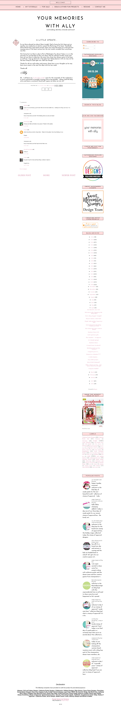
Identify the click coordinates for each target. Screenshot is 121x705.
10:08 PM (26, 137)
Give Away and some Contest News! (93, 329)
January (93, 377)
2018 (92, 258)
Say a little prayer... (93, 359)
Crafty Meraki (98, 444)
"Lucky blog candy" (39, 78)
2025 (92, 239)
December (93, 286)
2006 (92, 383)
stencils (98, 465)
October (92, 292)
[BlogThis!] (57, 86)
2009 (91, 282)
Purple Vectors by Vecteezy (60, 699)
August (93, 297)
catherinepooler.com (95, 458)
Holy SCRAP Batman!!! (93, 362)
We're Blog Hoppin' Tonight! (93, 316)
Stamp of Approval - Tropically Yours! (96, 658)
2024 (92, 242)
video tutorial (85, 467)
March (92, 372)
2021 (92, 250)
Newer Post (69, 175)
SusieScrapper (27, 121)
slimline (95, 464)
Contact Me (100, 7)
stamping (101, 464)
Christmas (84, 441)
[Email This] (55, 86)
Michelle (25, 105)
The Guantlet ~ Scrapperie (93, 337)
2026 (92, 237)
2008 (91, 284)
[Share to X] (58, 86)
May (93, 305)
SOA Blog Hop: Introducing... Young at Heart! (97, 620)
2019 (92, 255)
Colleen (25, 157)
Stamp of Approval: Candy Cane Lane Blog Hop (97, 601)
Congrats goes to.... (93, 351)
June (92, 302)
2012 (92, 274)
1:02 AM (26, 145)
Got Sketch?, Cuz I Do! (93, 309)
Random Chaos (93, 342)
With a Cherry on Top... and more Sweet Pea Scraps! (93, 365)
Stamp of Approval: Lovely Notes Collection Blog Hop (97, 501)
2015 (92, 266)
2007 (92, 381)
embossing (88, 461)
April (92, 307)
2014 (92, 268)
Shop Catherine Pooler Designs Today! (97, 541)
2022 (91, 247)
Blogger (95, 389)
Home (46, 175)
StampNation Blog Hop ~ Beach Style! (97, 638)
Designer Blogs (65, 700)
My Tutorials (31, 7)
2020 (91, 252)
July (93, 299)
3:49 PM (26, 126)
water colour (95, 467)
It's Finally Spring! (93, 340)
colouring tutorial (87, 459)
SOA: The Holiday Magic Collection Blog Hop (97, 521)
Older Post (24, 175)
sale (90, 464)
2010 (91, 279)
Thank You (89, 454)
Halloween (84, 445)
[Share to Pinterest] (62, 86)
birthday (96, 454)
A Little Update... (93, 357)
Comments (86, 48)
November (93, 289)
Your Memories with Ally (60, 22)
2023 (92, 245)
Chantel (25, 129)
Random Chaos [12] (93, 332)
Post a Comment (23, 169)
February (92, 374)
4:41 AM (26, 109)
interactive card (99, 461)
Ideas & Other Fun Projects (66, 7)
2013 (92, 271)
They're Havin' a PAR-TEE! (93, 318)
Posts (85, 45)
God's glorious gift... (93, 334)
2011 (92, 276)
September (93, 294)
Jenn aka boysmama (28, 149)
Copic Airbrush (86, 442)
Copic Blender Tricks (98, 442)
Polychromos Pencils (92, 447)
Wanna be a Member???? (93, 354)
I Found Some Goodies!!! (93, 345)
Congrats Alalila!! (93, 368)
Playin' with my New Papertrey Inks (93, 322)
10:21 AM (26, 165)
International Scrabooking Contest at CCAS (93, 325)
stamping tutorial (88, 465)
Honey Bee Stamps (93, 445)
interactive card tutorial (90, 462)
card (88, 456)
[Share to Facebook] (60, 86)
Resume (87, 7)
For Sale (46, 7)
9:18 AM (26, 117)
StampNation (85, 451)
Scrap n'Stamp (98, 449)
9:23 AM (26, 153)
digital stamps (100, 459)
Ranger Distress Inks (94, 448)
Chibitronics (97, 439)
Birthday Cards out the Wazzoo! (93, 348)
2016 (92, 263)
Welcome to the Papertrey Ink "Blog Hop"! (93, 313)
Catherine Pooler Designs (88, 437)
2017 (92, 260)
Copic (95, 441)
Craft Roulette (88, 444)
